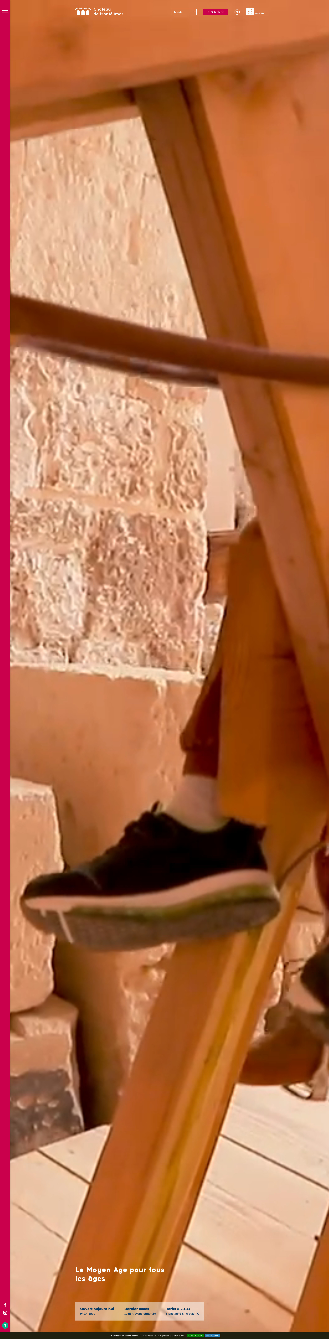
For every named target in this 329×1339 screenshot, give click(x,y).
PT (237, 30)
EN (237, 15)
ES (237, 24)
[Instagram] (5, 1313)
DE (237, 18)
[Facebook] (5, 1305)
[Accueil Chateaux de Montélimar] (99, 12)
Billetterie (217, 12)
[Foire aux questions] (5, 1325)
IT (236, 27)
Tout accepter (196, 1335)
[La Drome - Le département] (255, 12)
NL (237, 21)
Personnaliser (212, 1335)
